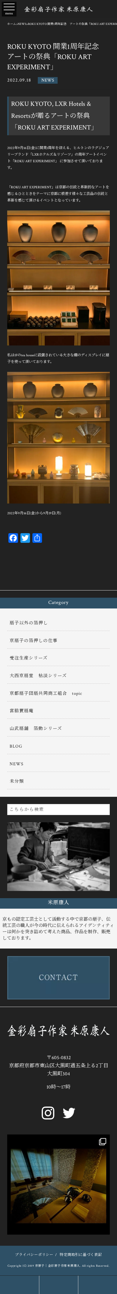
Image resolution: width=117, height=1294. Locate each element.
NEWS (47, 80)
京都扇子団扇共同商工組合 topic (46, 693)
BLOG (16, 746)
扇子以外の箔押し (29, 623)
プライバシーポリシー (34, 1254)
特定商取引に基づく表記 (81, 1254)
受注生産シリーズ (29, 658)
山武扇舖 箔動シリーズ (36, 728)
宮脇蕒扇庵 (22, 711)
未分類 (17, 781)
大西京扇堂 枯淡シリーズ (38, 676)
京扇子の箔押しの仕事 (34, 641)
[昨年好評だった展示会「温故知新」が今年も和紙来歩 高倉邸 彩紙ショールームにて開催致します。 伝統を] (58, 1185)
